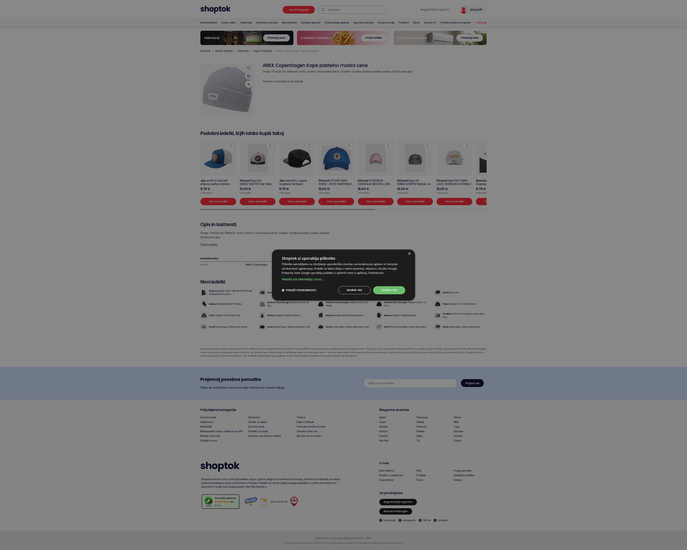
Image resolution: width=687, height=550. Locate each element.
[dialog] (343, 275)
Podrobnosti (376, 273)
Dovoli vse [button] (389, 290)
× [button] (409, 253)
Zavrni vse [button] (354, 290)
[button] (343, 279)
